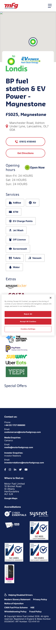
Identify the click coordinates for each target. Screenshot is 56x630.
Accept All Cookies (28, 321)
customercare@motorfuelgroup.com (22, 432)
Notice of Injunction (14, 603)
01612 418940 (27, 141)
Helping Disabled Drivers (20, 595)
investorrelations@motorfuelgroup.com (24, 462)
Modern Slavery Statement (17, 599)
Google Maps (10, 498)
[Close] (50, 298)
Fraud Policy (35, 611)
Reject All (28, 314)
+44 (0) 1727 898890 (14, 425)
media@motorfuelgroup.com (18, 447)
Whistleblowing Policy (15, 611)
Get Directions (25, 153)
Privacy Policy (40, 599)
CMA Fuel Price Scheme (16, 607)
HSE (32, 607)
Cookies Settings (28, 329)
